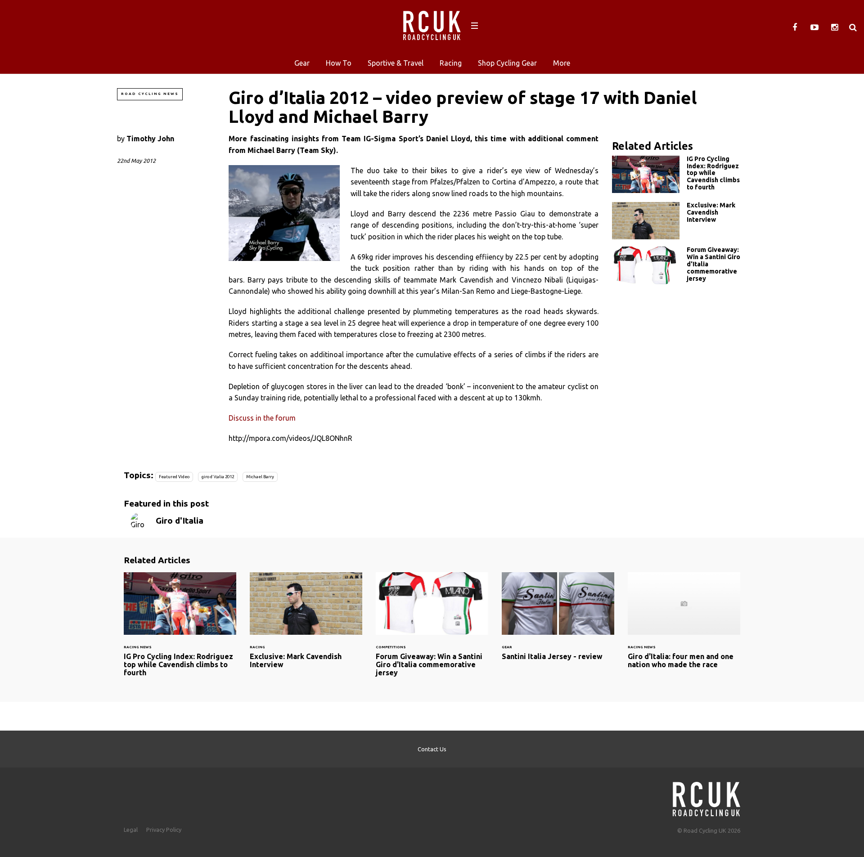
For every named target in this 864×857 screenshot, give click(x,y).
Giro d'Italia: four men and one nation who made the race (684, 626)
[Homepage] (706, 796)
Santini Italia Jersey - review (558, 622)
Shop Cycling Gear (507, 63)
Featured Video (174, 476)
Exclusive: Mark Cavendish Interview (679, 220)
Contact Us (432, 749)
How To (338, 63)
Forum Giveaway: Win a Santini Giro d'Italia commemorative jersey (679, 266)
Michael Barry (260, 476)
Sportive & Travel (395, 63)
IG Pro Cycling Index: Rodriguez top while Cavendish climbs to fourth (679, 175)
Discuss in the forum (262, 418)
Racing (451, 63)
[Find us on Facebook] (794, 27)
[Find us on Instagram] (834, 27)
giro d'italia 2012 (218, 476)
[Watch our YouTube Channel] (814, 27)
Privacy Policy (163, 829)
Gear (302, 63)
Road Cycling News (150, 94)
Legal (131, 829)
